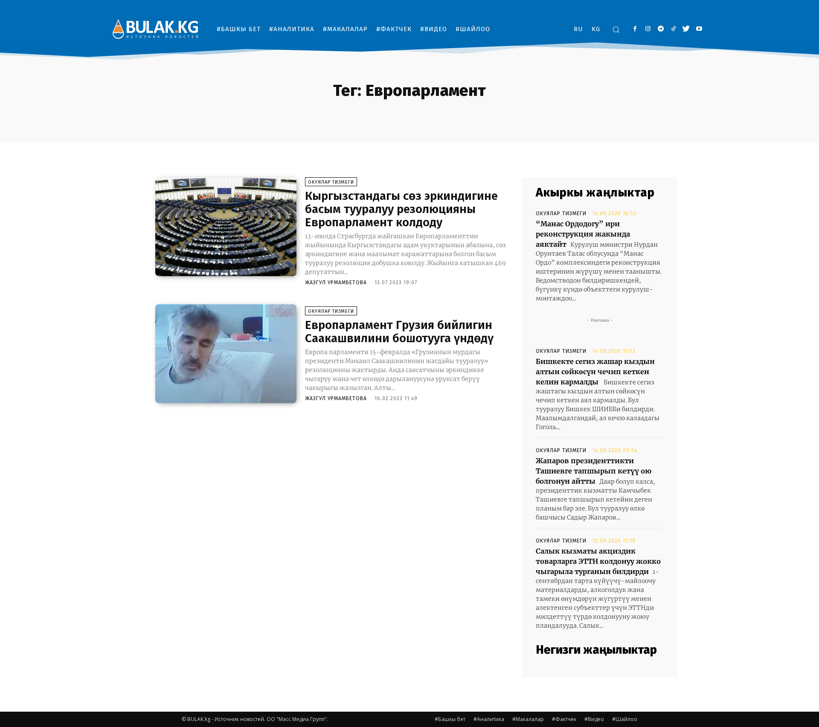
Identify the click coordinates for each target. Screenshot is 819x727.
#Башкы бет (450, 719)
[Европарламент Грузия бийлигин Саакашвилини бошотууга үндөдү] (225, 353)
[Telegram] (660, 29)
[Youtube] (698, 29)
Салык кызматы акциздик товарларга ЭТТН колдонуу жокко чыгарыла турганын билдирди (598, 561)
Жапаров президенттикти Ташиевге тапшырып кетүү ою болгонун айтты (593, 470)
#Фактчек (564, 719)
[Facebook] (634, 29)
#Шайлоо (624, 719)
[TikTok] (673, 29)
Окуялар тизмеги (331, 182)
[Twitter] (686, 29)
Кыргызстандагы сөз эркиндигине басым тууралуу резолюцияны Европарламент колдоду (401, 209)
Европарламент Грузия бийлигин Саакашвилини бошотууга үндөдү (399, 331)
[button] (615, 29)
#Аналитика (488, 719)
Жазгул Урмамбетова (336, 283)
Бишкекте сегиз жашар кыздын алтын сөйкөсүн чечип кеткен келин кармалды (595, 371)
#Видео (594, 719)
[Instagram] (647, 29)
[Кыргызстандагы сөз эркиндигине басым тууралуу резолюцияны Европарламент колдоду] (225, 226)
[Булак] (155, 28)
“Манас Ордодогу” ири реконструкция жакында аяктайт (583, 233)
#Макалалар (528, 719)
